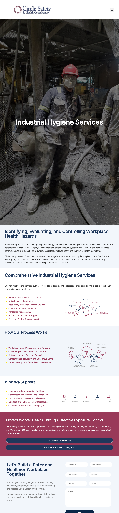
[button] (112, 10)
